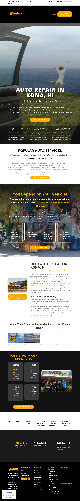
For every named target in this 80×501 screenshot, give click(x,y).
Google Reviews (41, 315)
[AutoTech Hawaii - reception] (48, 344)
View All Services (39, 177)
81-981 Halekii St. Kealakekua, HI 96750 (40, 2)
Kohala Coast (37, 472)
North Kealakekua (39, 479)
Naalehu (36, 484)
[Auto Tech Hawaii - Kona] (16, 343)
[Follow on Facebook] (22, 479)
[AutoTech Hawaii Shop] (48, 332)
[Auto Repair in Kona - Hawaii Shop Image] (17, 292)
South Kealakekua (39, 482)
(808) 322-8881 (40, 445)
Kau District (37, 475)
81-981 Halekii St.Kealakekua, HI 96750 (20, 445)
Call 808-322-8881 (66, 14)
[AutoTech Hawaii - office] (31, 344)
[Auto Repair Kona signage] (32, 343)
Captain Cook (38, 489)
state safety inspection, (56, 283)
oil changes (66, 283)
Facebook (33, 315)
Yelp (50, 315)
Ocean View (37, 486)
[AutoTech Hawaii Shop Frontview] (16, 344)
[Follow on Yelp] (29, 479)
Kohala (36, 470)
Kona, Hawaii (64, 310)
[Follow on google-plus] (25, 479)
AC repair (36, 286)
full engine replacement (48, 286)
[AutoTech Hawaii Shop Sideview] (64, 332)
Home (54, 14)
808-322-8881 (67, 2)
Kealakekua (37, 477)
